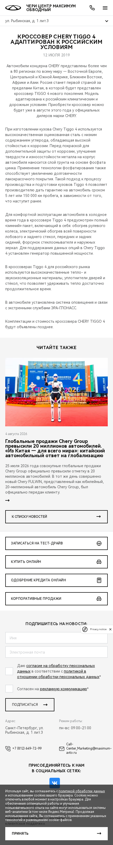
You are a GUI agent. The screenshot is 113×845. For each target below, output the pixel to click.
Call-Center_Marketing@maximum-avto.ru (89, 748)
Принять (20, 834)
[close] (110, 629)
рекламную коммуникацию (63, 689)
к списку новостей (29, 517)
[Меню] (105, 8)
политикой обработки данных (82, 791)
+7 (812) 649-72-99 (27, 748)
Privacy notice (98, 629)
